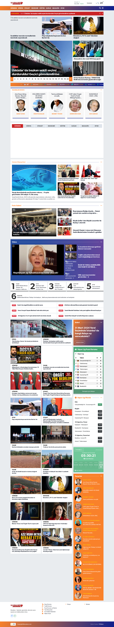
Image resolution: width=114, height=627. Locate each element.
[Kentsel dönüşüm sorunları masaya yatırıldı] (26, 435)
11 (41, 79)
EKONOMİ (34, 8)
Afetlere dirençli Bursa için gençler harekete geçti (81, 305)
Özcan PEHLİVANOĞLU (90, 562)
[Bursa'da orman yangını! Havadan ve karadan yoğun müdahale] (26, 485)
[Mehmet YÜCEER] (57, 105)
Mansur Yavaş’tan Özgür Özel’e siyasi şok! (25, 523)
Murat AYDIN (21, 114)
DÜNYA (20, 8)
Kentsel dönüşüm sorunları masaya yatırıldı (25, 447)
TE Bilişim (101, 624)
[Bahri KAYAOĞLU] (78, 579)
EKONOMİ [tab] (51, 126)
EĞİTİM (42, 8)
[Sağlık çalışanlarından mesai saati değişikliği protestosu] (71, 256)
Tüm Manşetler (48, 610)
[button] (102, 13)
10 (38, 79)
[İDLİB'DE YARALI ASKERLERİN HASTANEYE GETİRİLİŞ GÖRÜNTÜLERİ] (71, 266)
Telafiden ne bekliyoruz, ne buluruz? (91, 556)
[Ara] (100, 8)
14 (50, 79)
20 (68, 79)
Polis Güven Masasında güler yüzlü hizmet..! (92, 572)
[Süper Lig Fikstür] (101, 397)
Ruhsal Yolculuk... (88, 533)
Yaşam (17, 283)
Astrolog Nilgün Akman (91, 520)
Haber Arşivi (47, 613)
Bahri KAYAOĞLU (88, 578)
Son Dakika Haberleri (50, 611)
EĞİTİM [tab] (62, 126)
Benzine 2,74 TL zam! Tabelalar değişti (55, 497)
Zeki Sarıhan (93, 114)
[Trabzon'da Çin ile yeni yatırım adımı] (57, 435)
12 (44, 79)
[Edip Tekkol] (78, 547)
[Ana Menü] (102, 8)
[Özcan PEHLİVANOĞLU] (78, 563)
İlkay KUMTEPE (87, 553)
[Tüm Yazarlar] (101, 90)
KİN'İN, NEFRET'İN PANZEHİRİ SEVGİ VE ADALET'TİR (92, 588)
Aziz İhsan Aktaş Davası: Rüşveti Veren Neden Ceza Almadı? (20, 96)
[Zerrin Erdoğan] (75, 105)
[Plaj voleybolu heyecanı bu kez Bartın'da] (26, 407)
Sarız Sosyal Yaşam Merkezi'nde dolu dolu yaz (33, 310)
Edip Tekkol (87, 545)
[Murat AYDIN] (20, 105)
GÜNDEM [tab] (17, 126)
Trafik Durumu (48, 606)
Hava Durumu (47, 604)
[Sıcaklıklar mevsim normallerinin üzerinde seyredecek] (57, 348)
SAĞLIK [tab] (73, 126)
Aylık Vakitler (79, 470)
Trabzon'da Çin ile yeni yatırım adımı (54, 447)
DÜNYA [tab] (28, 126)
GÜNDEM (14, 8)
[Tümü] (101, 322)
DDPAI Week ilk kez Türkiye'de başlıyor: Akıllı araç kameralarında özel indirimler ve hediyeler (22, 287)
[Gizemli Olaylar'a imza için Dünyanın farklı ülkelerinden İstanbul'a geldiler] (65, 231)
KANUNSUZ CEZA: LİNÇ (93, 95)
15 (53, 79)
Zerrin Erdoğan (75, 114)
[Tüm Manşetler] (101, 162)
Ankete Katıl (80, 342)
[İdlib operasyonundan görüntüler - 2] (71, 276)
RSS (14, 624)
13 (47, 79)
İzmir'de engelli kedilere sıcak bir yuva (30, 305)
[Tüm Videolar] (101, 242)
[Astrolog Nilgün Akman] (78, 522)
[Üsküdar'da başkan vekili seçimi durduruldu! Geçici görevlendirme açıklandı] (57, 329)
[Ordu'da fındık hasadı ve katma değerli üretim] (26, 459)
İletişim (88, 604)
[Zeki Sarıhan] (93, 105)
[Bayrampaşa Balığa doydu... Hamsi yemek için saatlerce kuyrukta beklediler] (65, 212)
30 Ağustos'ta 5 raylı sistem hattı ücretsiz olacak (34, 316)
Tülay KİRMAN (87, 593)
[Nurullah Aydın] (78, 587)
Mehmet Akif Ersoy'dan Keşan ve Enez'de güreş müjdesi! (41, 287)
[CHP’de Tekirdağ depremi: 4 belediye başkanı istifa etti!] (57, 511)
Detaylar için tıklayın (88, 391)
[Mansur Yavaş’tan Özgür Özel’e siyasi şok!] (26, 511)
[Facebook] (12, 615)
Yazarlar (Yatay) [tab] (18, 90)
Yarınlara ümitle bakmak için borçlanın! (91, 540)
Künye (69, 604)
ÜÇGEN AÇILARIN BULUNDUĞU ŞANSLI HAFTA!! (92, 523)
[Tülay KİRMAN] (78, 595)
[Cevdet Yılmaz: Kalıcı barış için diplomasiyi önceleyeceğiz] (57, 537)
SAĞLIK (48, 8)
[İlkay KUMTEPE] (78, 555)
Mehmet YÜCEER (57, 114)
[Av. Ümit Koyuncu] (78, 539)
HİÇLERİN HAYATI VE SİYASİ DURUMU (38, 96)
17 (59, 79)
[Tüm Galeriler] (101, 205)
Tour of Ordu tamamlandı (96, 287)
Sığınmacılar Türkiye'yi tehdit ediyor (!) (92, 548)
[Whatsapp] (15, 615)
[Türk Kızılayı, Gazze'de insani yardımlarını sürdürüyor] (26, 329)
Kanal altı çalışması (88, 580)
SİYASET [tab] (40, 126)
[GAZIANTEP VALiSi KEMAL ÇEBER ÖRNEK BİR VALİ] (78, 530)
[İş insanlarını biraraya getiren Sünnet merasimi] (71, 248)
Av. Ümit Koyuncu (88, 536)
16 (56, 79)
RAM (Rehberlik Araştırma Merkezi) (91, 596)
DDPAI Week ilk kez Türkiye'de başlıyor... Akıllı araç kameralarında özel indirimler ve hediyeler (45, 297)
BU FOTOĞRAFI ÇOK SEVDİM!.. (92, 564)
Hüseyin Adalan (39, 114)
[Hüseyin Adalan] (39, 105)
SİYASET (27, 8)
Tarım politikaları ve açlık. (57, 95)
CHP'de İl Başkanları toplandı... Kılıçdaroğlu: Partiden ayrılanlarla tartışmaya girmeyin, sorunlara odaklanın (56, 421)
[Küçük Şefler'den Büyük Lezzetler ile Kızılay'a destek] (65, 221)
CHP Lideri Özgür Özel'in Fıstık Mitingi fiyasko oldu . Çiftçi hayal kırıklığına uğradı (75, 96)
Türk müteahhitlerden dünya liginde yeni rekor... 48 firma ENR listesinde (78, 287)
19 (65, 79)
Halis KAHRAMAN (88, 569)
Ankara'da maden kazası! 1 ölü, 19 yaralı (59, 287)
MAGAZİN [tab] (85, 126)
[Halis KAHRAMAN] (78, 571)
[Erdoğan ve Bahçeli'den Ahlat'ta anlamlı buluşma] (57, 459)
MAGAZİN (55, 8)
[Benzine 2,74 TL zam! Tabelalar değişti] (57, 485)
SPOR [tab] (96, 126)
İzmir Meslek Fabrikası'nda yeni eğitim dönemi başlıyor (83, 310)
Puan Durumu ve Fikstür (50, 608)
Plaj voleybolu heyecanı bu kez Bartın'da (24, 419)
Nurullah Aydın (88, 585)
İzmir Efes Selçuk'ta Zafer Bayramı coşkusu (79, 316)
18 (62, 79)
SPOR (62, 8)
